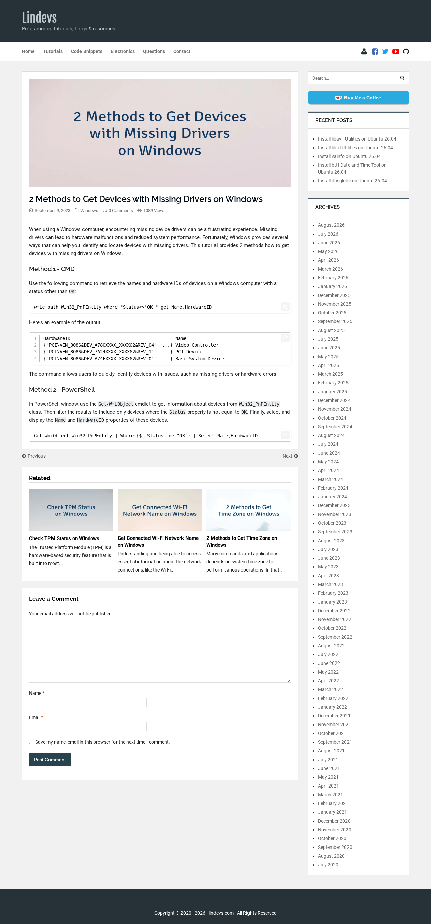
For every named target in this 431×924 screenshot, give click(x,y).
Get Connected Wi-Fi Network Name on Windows (158, 541)
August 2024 (331, 435)
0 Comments (121, 210)
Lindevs (39, 18)
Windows (89, 210)
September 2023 (335, 531)
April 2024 (328, 470)
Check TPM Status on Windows (64, 538)
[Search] (402, 77)
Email (36, 717)
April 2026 (328, 260)
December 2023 (334, 505)
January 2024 (332, 496)
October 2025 (332, 312)
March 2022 (330, 689)
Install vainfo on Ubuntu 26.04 (349, 156)
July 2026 (328, 234)
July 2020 (328, 864)
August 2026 (331, 225)
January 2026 (332, 286)
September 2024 (335, 426)
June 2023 (329, 558)
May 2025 (328, 356)
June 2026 (329, 242)
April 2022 (328, 680)
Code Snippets (86, 51)
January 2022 (332, 707)
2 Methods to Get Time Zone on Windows (241, 541)
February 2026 (333, 277)
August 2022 (331, 645)
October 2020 (332, 838)
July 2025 (328, 339)
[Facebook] (375, 52)
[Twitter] (385, 52)
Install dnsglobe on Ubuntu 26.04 (352, 180)
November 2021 (334, 724)
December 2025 (334, 295)
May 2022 (328, 672)
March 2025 (330, 374)
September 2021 (335, 742)
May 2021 (328, 777)
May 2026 (328, 251)
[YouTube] (395, 52)
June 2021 (329, 768)
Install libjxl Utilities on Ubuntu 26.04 (355, 147)
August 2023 (331, 540)
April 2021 (328, 786)
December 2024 (334, 400)
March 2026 (330, 269)
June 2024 (329, 453)
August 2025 (331, 330)
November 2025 (334, 304)
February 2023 (333, 593)
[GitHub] (406, 52)
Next (287, 456)
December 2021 (334, 715)
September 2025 (335, 321)
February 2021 (333, 803)
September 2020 (335, 847)
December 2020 (334, 821)
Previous (37, 456)
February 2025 (333, 383)
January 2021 (332, 812)
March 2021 (330, 794)
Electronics (123, 51)
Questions (154, 51)
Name (36, 693)
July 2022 (328, 654)
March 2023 (330, 584)
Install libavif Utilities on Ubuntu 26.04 (357, 139)
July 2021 (328, 759)
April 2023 (328, 575)
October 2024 (332, 418)
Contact (181, 51)
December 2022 (334, 610)
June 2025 (329, 347)
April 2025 (328, 365)
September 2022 (335, 637)
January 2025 (332, 391)
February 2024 (333, 488)
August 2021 (331, 750)
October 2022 (332, 628)
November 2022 (334, 619)
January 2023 (332, 602)
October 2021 (332, 733)
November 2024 (334, 409)
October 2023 (332, 523)
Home (28, 51)
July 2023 (328, 549)
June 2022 (329, 663)
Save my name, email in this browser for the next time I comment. (102, 742)
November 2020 (334, 829)
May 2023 (328, 566)
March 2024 (330, 479)
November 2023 (334, 514)
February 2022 (333, 698)
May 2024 (328, 461)
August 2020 (331, 856)
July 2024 (328, 444)
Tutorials (53, 51)
